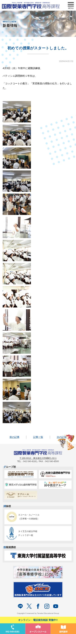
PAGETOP (72, 611)
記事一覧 (38, 437)
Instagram (46, 606)
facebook (38, 606)
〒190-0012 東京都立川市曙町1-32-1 (38, 458)
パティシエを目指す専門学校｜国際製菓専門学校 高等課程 (32, 5)
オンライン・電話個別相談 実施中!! (38, 620)
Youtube (55, 606)
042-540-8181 (12, 631)
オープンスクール (38, 631)
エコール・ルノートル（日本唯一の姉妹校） (28, 517)
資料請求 (63, 631)
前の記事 (14, 437)
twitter (29, 606)
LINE (20, 606)
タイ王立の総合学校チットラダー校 (27, 533)
